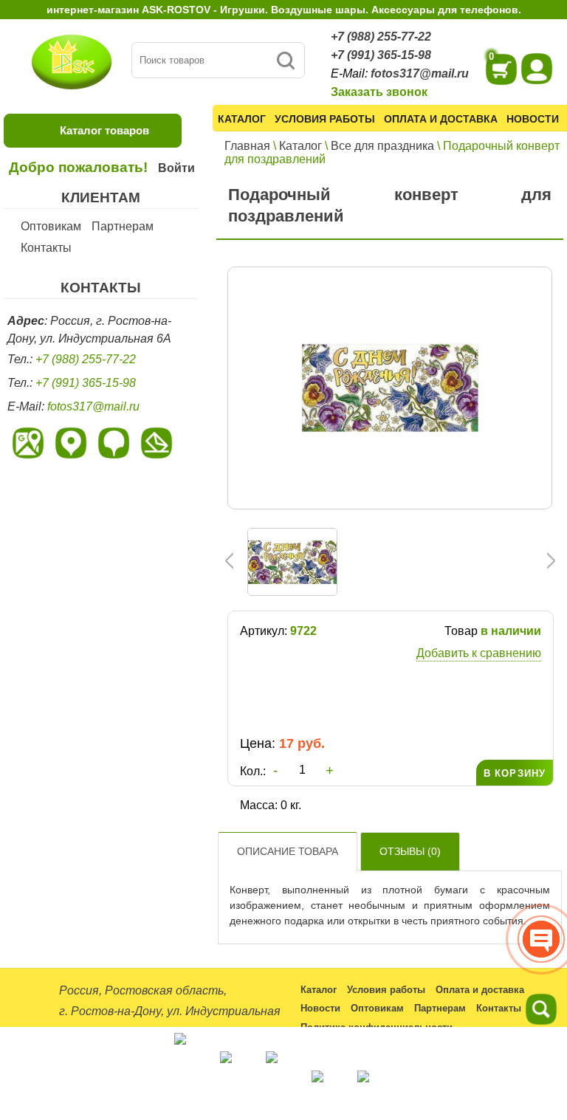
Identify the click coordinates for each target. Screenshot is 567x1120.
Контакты (46, 247)
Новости (532, 119)
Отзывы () (410, 851)
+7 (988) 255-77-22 (381, 36)
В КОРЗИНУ (515, 773)
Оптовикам (51, 226)
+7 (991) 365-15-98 (381, 55)
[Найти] (285, 60)
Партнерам (123, 226)
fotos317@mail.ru (420, 73)
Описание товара (287, 851)
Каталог (242, 119)
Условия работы (325, 119)
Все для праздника (382, 146)
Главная (247, 146)
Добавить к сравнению (478, 653)
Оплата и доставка (441, 119)
